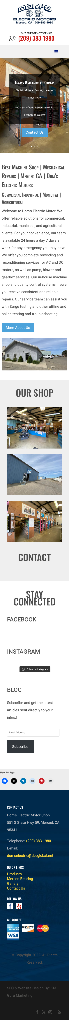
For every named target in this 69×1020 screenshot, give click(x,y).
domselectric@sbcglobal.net (30, 855)
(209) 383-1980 (36, 38)
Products (14, 874)
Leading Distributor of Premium (34, 82)
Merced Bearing (20, 878)
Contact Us (35, 132)
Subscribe (20, 746)
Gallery (13, 883)
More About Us (18, 327)
